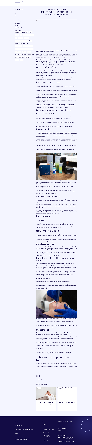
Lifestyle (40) (17, 23)
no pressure (24, 40)
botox (32, 48)
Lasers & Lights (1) (18, 27)
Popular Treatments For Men (64, 426)
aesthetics (30, 40)
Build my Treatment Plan (45, 5)
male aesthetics (31, 54)
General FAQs (60, 430)
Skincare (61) (17, 17)
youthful (30, 32)
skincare (28, 51)
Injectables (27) (18, 21)
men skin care (21, 57)
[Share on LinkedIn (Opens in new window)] (42, 379)
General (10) (17, 19)
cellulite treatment (23, 48)
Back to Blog (20, 9)
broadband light (26, 35)
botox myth (17, 54)
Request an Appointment (68, 2)
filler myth (30, 46)
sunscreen (17, 32)
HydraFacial (25, 46)
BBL (21, 35)
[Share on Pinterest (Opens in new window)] (39, 379)
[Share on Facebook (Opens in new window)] (37, 379)
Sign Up (16, 433)
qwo (28, 48)
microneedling (27, 57)
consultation (26, 37)
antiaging (17, 60)
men (16, 57)
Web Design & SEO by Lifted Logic (21, 439)
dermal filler (20, 37)
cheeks (21, 60)
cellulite (16, 48)
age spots (17, 35)
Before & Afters (58, 2)
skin (16, 37)
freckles (32, 35)
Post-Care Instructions (62, 428)
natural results (17, 40)
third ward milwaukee (24, 43)
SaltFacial (23, 51)
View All (16, 16)
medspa (16, 43)
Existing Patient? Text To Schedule (65, 421)
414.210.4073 (50, 2)
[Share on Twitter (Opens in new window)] (44, 379)
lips (26, 32)
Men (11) (16, 25)
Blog (58, 423)
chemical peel (17, 51)
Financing (60, 433)
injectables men (24, 54)
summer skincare (18, 46)
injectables (23, 32)
